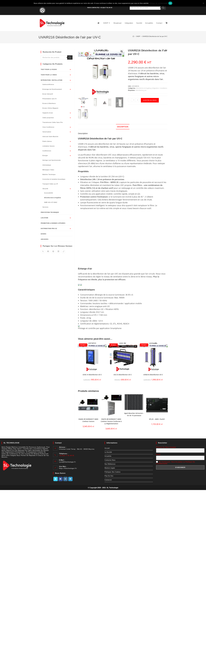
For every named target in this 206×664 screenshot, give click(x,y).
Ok (170, 3)
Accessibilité (48, 193)
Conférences (46, 151)
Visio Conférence (48, 127)
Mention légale (110, 468)
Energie (45, 155)
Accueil (107, 448)
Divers (43, 234)
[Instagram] (42, 10)
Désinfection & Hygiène (143, 88)
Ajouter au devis (150, 100)
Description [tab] (122, 127)
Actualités (108, 456)
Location (44, 218)
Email (158, 454)
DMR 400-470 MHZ (50, 202)
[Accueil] (133, 36)
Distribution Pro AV (49, 228)
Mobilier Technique (49, 174)
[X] (55, 479)
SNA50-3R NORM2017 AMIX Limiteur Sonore (88, 420)
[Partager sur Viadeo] (63, 251)
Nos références (110, 464)
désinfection (140, 90)
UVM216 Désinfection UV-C (153, 375)
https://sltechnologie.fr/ (68, 468)
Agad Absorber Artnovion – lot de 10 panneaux (134, 414)
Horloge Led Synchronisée (51, 160)
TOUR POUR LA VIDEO (49, 75)
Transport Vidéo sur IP (50, 184)
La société (108, 452)
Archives (44, 239)
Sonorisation (46, 132)
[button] (121, 51)
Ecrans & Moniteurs (49, 103)
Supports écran (47, 113)
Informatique (46, 165)
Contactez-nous (110, 460)
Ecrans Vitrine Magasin (50, 108)
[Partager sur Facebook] (48, 251)
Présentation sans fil (49, 98)
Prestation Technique (50, 212)
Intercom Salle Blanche (50, 136)
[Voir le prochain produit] (165, 50)
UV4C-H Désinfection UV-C (92, 375)
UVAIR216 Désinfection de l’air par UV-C (154, 36)
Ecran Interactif (47, 94)
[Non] (203, 3)
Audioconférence (48, 84)
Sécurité (45, 188)
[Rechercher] (163, 7)
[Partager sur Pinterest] (53, 251)
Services (45, 207)
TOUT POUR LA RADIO (49, 69)
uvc (145, 90)
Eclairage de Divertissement (52, 89)
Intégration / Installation (159, 88)
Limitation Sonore (48, 146)
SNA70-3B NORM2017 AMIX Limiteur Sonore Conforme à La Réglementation (111, 421)
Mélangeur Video (48, 170)
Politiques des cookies (112, 472)
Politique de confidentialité (158, 3)
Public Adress (47, 141)
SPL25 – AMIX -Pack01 (157, 419)
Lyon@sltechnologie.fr (67, 462)
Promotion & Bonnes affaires (53, 223)
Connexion (108, 480)
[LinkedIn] (70, 479)
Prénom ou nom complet (166, 447)
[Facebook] (60, 479)
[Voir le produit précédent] (162, 50)
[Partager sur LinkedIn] (58, 251)
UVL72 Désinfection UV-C (123, 375)
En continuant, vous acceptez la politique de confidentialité (175, 462)
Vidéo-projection (48, 117)
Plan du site (109, 476)
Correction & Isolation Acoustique (53, 179)
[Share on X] (43, 251)
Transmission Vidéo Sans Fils (52, 122)
